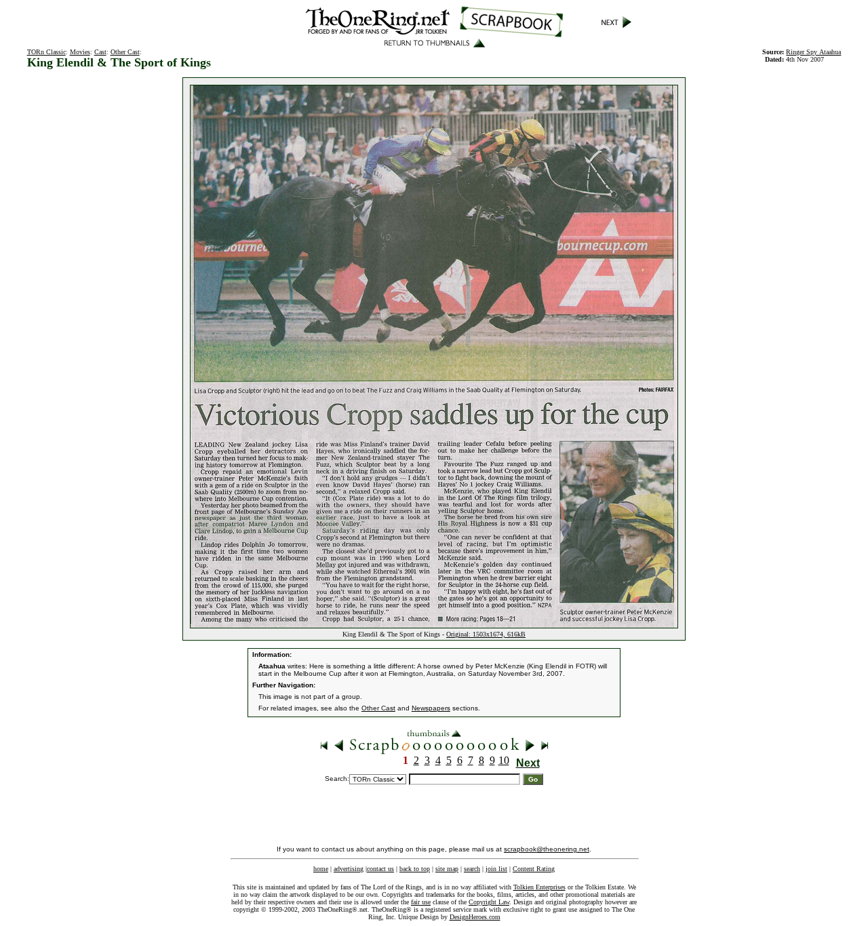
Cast (100, 52)
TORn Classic (46, 52)
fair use (421, 902)
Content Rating (534, 868)
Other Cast (125, 52)
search (472, 868)
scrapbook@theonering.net (546, 849)
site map (446, 868)
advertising (348, 868)
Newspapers (431, 708)
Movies (80, 52)
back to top (414, 868)
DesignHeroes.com (475, 917)
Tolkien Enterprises (539, 887)
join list (496, 868)
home (320, 868)
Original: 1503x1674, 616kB (486, 634)
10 (503, 760)
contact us (380, 868)
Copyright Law (489, 902)
